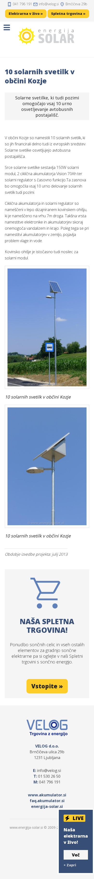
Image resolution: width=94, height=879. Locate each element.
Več (76, 855)
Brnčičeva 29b (76, 4)
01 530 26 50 (49, 776)
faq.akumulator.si (47, 800)
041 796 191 (22, 4)
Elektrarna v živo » (26, 13)
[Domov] (47, 36)
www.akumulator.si (47, 795)
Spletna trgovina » (68, 13)
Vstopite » (47, 686)
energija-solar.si (47, 806)
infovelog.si (49, 4)
